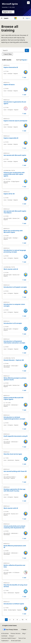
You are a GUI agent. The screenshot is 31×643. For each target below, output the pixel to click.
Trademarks (4, 640)
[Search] (27, 50)
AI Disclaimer (5, 633)
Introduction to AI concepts (13, 323)
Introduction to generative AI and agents (15, 102)
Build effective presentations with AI (15, 546)
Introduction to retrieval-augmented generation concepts (14, 418)
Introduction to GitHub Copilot (14, 604)
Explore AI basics (9, 84)
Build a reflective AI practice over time (14, 566)
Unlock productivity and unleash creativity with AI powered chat (14, 527)
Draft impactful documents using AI (15, 436)
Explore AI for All (9, 194)
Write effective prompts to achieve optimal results (15, 378)
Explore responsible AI (11, 138)
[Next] (26, 619)
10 (22, 620)
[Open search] (23, 18)
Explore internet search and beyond (15, 121)
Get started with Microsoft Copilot (15, 155)
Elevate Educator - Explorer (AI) (14, 360)
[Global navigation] (1, 18)
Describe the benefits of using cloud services (15, 585)
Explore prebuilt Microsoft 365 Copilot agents (13, 398)
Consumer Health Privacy (8, 638)
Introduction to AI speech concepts (15, 287)
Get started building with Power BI (15, 471)
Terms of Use (22, 638)
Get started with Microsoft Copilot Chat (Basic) (15, 212)
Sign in (28, 18)
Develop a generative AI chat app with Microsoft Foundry (14, 490)
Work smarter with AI (11, 269)
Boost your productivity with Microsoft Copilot (13, 231)
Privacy (11, 636)
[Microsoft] (15, 18)
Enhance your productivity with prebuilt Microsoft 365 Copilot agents (14, 174)
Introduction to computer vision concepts (14, 305)
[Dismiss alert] (28, 2)
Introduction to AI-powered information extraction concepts (14, 342)
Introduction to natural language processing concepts (15, 251)
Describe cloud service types (13, 454)
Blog (23, 633)
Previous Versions (15, 633)
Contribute (4, 636)
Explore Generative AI (11, 67)
